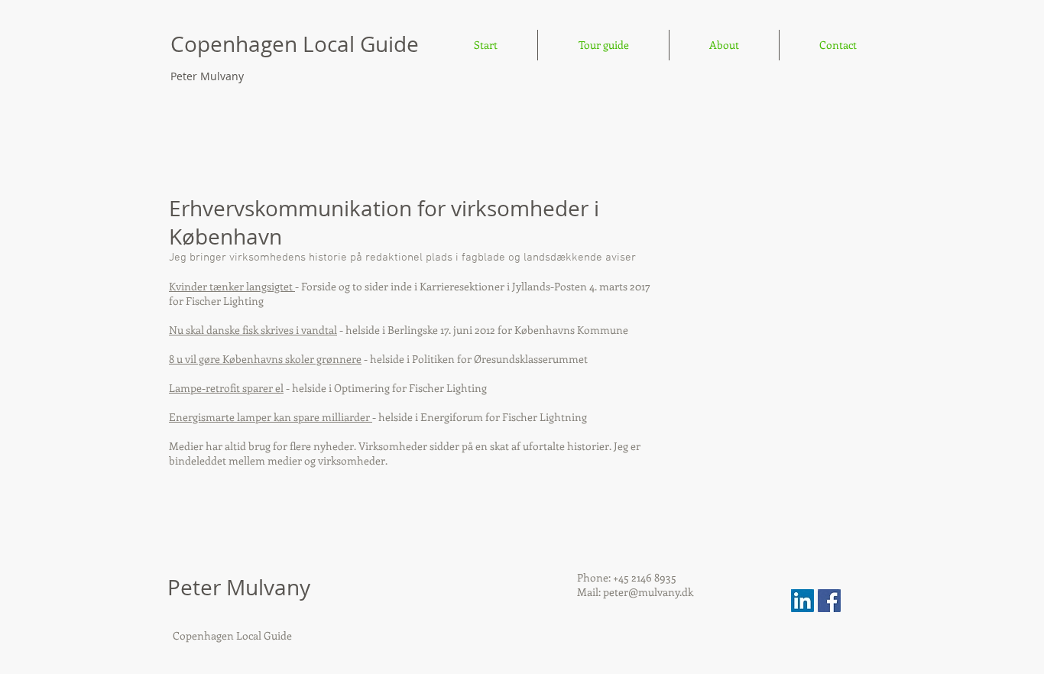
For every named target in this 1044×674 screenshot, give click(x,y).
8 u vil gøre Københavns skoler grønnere (265, 359)
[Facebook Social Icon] (829, 600)
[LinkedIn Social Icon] (802, 600)
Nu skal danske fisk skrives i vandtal (253, 329)
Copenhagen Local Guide (297, 44)
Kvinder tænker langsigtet (232, 286)
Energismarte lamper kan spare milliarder (270, 417)
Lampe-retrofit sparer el (226, 388)
